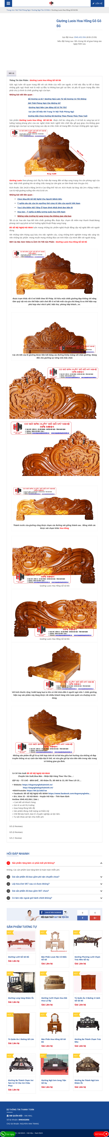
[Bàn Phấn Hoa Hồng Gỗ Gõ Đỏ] (54, 1023)
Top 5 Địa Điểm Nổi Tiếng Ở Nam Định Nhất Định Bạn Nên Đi (45, 207)
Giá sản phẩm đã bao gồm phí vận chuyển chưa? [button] (35, 877)
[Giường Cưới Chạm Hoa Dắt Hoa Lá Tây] (54, 982)
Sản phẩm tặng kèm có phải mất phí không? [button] (33, 863)
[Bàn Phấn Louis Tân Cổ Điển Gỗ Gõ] (54, 941)
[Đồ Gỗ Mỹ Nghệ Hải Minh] (51, 3)
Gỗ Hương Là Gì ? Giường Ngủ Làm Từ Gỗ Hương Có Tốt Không (57, 99)
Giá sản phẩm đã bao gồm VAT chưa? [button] (30, 891)
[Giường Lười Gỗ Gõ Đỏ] (21, 941)
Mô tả (11, 73)
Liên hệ (98, 3)
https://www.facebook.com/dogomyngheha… (69, 793)
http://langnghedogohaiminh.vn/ (38, 787)
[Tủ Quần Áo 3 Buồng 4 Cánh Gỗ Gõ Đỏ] (87, 982)
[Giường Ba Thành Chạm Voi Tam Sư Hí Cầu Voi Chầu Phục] (21, 1064)
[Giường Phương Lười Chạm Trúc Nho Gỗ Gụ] (87, 941)
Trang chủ (10, 10)
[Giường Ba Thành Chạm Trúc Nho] (87, 1023)
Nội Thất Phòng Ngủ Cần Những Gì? (44, 103)
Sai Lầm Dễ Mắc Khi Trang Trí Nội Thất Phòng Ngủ (51, 111)
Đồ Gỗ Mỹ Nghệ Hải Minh (38, 773)
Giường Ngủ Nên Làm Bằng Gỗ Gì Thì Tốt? (48, 107)
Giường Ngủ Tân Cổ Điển (41, 10)
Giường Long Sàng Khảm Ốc (21, 998)
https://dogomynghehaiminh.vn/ (37, 784)
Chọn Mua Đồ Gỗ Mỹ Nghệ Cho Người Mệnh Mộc (39, 199)
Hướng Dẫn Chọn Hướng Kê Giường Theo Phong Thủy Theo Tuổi (57, 116)
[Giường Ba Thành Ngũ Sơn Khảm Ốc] (87, 1064)
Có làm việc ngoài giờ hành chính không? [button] (32, 898)
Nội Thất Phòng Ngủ (23, 10)
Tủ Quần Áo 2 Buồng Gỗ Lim (21, 1039)
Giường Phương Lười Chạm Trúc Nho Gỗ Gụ (87, 958)
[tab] (11, 73)
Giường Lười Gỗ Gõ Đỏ (18, 957)
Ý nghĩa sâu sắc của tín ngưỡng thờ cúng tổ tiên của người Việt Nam (48, 203)
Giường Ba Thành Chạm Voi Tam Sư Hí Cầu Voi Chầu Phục (20, 1083)
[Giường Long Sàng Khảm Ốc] (21, 982)
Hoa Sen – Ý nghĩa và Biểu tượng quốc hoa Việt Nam (41, 212)
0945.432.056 (80, 37)
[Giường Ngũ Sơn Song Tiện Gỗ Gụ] (54, 1064)
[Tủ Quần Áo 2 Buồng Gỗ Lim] (21, 1023)
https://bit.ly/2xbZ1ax (37, 790)
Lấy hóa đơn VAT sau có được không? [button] (31, 884)
